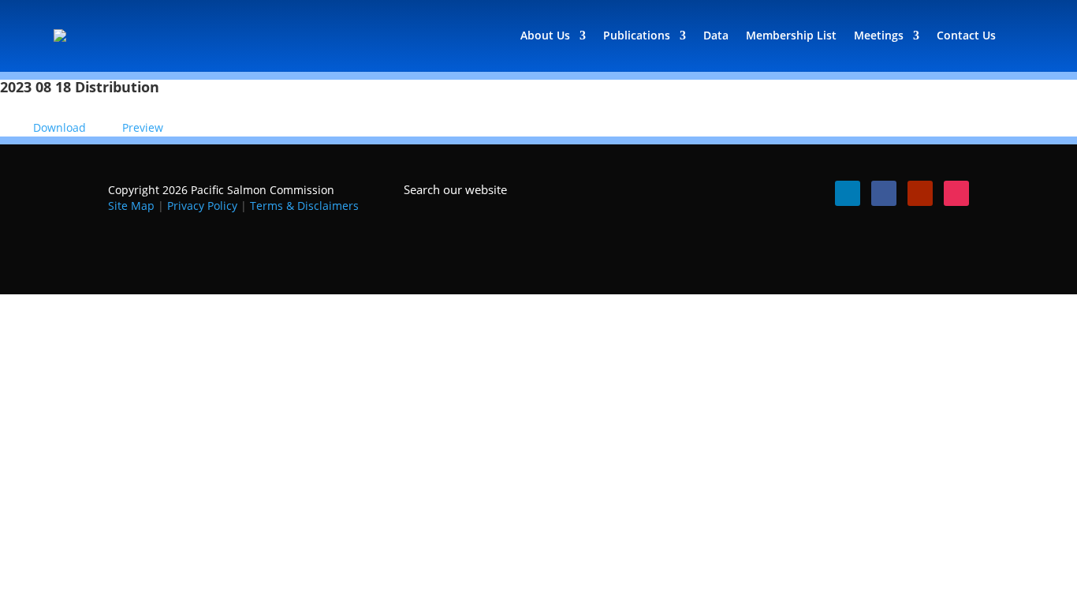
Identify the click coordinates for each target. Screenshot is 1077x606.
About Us (545, 35)
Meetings (879, 35)
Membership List (791, 35)
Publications (636, 35)
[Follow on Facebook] (883, 193)
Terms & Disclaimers (304, 205)
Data (716, 35)
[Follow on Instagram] (956, 193)
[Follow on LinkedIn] (847, 193)
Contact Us (966, 35)
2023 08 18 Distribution (79, 86)
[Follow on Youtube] (920, 193)
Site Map (131, 205)
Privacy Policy (202, 205)
